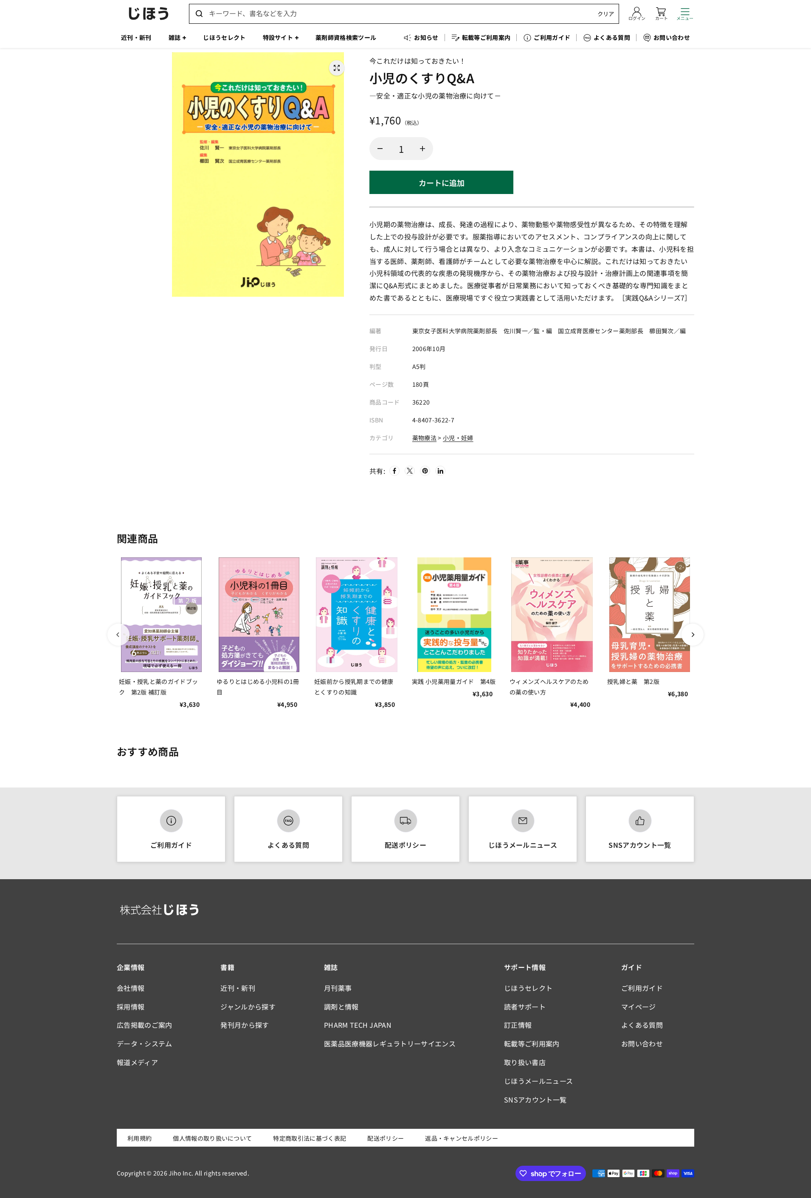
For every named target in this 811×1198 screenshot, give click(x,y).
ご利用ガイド (171, 845)
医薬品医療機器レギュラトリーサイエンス (390, 1043)
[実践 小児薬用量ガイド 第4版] (454, 614)
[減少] (380, 148)
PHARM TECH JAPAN (357, 1025)
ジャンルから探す (248, 1006)
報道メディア (137, 1062)
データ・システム (144, 1043)
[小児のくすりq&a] (336, 68)
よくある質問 (288, 845)
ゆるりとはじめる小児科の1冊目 (258, 686)
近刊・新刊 (237, 988)
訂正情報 (518, 1025)
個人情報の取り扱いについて (212, 1138)
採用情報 (130, 1006)
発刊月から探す (244, 1025)
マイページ (638, 1006)
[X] (410, 471)
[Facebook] (394, 471)
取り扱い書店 (525, 1062)
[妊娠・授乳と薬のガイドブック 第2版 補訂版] (161, 614)
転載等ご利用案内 (532, 1043)
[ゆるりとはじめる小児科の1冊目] (259, 614)
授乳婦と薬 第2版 (633, 681)
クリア (605, 14)
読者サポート (525, 1006)
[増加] (422, 148)
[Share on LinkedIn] (440, 471)
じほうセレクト (528, 988)
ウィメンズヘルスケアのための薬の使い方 (549, 686)
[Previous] (118, 635)
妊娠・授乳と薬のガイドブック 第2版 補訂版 (158, 686)
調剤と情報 (341, 1006)
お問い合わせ (642, 1043)
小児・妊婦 (458, 437)
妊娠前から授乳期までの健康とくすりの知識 (353, 686)
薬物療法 (424, 437)
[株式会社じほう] (148, 13)
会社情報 (130, 988)
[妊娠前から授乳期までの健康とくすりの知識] (356, 614)
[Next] (692, 635)
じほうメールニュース (522, 845)
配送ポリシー (405, 845)
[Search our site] (199, 13)
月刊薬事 (338, 988)
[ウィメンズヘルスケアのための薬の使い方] (552, 614)
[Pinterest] (425, 471)
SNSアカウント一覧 (639, 845)
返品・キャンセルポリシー (461, 1138)
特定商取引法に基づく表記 (309, 1138)
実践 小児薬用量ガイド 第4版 (454, 681)
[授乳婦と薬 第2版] (649, 614)
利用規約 (139, 1138)
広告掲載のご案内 (144, 1025)
